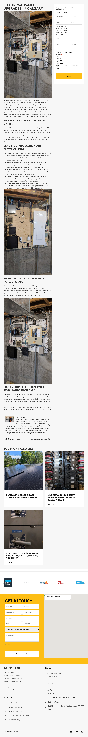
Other (59, 69)
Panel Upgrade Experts (34, 112)
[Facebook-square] (71, 731)
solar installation (29, 174)
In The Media (49, 693)
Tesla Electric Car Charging (13, 720)
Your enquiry (69, 52)
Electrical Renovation (11, 724)
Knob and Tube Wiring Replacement (16, 715)
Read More (9, 502)
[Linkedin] (82, 731)
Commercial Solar (51, 676)
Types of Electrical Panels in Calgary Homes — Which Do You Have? (23, 556)
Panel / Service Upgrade (59, 58)
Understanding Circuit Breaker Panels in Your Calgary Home (61, 497)
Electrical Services (51, 680)
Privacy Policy (49, 690)
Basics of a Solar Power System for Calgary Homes (21, 496)
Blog (46, 686)
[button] (3, 583)
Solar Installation (60, 62)
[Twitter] (77, 731)
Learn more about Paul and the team (32, 434)
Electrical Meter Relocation (13, 711)
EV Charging (59, 66)
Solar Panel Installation (53, 673)
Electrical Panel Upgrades (13, 707)
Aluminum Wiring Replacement (14, 703)
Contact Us (49, 683)
